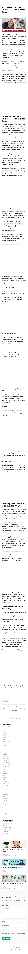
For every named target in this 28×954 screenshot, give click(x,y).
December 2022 (6, 788)
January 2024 (6, 760)
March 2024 (5, 756)
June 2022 (5, 800)
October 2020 (6, 813)
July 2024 (5, 750)
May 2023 (5, 777)
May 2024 (5, 752)
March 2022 (5, 806)
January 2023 (6, 785)
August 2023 (5, 771)
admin (5, 697)
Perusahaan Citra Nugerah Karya (10, 61)
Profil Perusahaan (7, 827)
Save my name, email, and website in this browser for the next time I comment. (13, 934)
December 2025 (6, 726)
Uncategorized (6, 833)
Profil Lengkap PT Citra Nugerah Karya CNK (14, 706)
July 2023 (5, 773)
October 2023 (6, 766)
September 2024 (6, 748)
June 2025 (5, 735)
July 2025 (5, 733)
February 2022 (6, 809)
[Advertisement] (14, 101)
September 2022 (6, 794)
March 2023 (5, 781)
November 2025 (6, 729)
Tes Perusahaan (5, 701)
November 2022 (6, 790)
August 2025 (5, 731)
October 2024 (6, 745)
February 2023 (6, 783)
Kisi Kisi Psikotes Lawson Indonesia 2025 (12, 850)
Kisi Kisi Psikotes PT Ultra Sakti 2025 (13, 884)
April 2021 (5, 811)
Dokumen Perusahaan (7, 823)
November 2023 (6, 764)
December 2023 (6, 762)
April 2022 (5, 804)
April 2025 (5, 739)
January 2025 (6, 743)
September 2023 (6, 769)
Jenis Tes (5, 825)
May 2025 (5, 737)
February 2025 (6, 741)
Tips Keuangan (6, 831)
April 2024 (5, 754)
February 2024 (6, 758)
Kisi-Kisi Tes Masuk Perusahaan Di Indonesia (15, 899)
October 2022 (6, 792)
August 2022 (5, 796)
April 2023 (5, 779)
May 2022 (5, 802)
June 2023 (5, 775)
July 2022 (5, 798)
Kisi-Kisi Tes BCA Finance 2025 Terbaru (13, 867)
